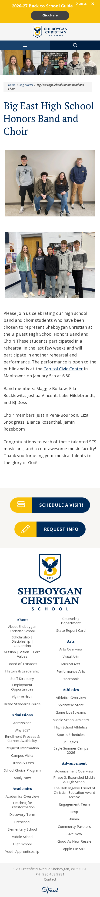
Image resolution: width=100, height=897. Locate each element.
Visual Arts (71, 656)
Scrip (74, 811)
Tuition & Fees (22, 763)
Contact (50, 879)
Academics (22, 788)
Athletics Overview (71, 697)
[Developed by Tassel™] (50, 890)
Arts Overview (71, 649)
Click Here (50, 15)
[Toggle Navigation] (25, 45)
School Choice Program (22, 770)
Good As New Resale (74, 841)
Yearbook (71, 679)
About (22, 619)
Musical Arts (70, 664)
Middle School (22, 836)
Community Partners (74, 826)
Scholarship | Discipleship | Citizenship (22, 641)
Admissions (22, 715)
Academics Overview (22, 796)
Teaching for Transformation (22, 804)
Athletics (71, 689)
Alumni (74, 819)
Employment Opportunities (22, 687)
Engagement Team (74, 804)
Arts (71, 641)
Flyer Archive (22, 696)
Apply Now (22, 777)
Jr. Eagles (70, 742)
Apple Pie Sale (74, 849)
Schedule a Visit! (61, 505)
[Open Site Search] (75, 45)
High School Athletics (70, 727)
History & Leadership (22, 671)
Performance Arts (71, 671)
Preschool (22, 822)
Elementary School (22, 829)
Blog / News (26, 85)
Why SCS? (22, 730)
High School (22, 844)
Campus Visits (22, 755)
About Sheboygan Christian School (22, 628)
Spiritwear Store (71, 705)
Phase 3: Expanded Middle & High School (74, 779)
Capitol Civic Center (63, 369)
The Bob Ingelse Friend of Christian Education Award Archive (74, 792)
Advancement (74, 763)
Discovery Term (22, 814)
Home (11, 85)
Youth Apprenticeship (22, 851)
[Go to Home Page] (50, 31)
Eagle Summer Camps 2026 (70, 750)
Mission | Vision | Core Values (22, 654)
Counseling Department (71, 620)
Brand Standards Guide (22, 704)
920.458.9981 (53, 874)
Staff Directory (22, 678)
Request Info (61, 529)
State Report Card (71, 630)
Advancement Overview (74, 771)
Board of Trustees (22, 664)
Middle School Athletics (71, 720)
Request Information (22, 748)
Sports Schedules (71, 734)
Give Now (74, 834)
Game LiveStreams (71, 712)
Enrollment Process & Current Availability (22, 738)
